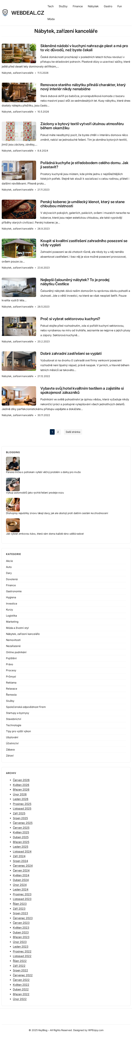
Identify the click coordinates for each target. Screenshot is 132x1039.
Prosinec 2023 (22, 894)
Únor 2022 (20, 999)
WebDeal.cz (27, 13)
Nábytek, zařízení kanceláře (17, 72)
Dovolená (12, 579)
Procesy (11, 670)
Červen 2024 (21, 870)
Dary (9, 573)
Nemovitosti (13, 640)
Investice (11, 603)
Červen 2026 (21, 780)
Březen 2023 (21, 937)
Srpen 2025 (20, 818)
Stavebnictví (13, 719)
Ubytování (12, 737)
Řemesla (11, 694)
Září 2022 (19, 965)
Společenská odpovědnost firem (26, 707)
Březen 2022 (21, 994)
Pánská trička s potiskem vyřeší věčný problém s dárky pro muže (43, 472)
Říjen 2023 (20, 903)
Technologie (13, 725)
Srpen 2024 (20, 861)
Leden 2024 (20, 889)
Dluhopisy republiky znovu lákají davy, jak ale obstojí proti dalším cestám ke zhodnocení (57, 513)
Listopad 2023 (22, 899)
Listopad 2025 (22, 808)
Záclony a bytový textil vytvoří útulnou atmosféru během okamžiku (82, 126)
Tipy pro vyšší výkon (18, 731)
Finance (11, 585)
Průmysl (11, 676)
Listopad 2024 (22, 851)
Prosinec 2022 (22, 951)
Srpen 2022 (20, 970)
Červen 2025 (21, 827)
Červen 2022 (21, 980)
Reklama (11, 682)
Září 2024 (19, 856)
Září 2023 (19, 908)
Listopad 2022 (22, 956)
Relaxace (11, 688)
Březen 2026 (21, 789)
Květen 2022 (21, 984)
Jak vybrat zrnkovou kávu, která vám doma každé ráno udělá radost (45, 533)
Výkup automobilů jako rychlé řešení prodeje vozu (35, 492)
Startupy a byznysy (17, 713)
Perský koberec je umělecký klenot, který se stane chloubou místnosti (82, 204)
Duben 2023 (21, 932)
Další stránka (73, 431)
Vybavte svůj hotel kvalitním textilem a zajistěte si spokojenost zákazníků (82, 390)
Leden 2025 (20, 846)
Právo (9, 664)
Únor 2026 (20, 794)
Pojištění (11, 658)
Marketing (12, 621)
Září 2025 (19, 813)
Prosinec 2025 (22, 804)
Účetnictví (12, 743)
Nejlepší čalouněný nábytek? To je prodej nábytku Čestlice (74, 282)
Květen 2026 (21, 785)
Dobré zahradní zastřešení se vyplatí (71, 353)
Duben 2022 (21, 989)
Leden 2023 (20, 946)
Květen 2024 (21, 875)
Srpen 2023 (20, 913)
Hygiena (11, 597)
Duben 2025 (21, 837)
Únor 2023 (20, 942)
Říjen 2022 (20, 961)
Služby (10, 701)
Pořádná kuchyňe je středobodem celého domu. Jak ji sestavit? (84, 165)
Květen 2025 (21, 832)
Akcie (9, 561)
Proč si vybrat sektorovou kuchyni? (70, 319)
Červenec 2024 (23, 865)
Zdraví (10, 755)
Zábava (10, 749)
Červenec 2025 (22, 823)
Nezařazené (13, 646)
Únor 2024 (20, 884)
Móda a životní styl (17, 628)
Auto (9, 567)
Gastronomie (14, 591)
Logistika (11, 615)
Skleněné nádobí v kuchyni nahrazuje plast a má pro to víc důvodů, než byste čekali (84, 48)
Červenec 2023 (23, 918)
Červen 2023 (21, 922)
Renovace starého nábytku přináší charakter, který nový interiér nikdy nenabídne (83, 87)
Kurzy (9, 609)
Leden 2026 (20, 799)
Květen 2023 (21, 927)
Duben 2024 (21, 880)
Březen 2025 (21, 842)
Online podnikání (16, 652)
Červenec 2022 (23, 975)
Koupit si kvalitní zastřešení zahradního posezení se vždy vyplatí (83, 243)
